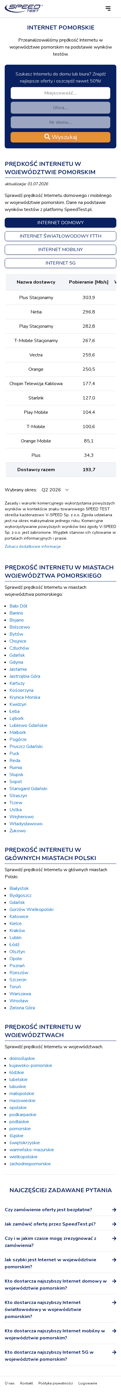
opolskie (18, 1107)
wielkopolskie (23, 1157)
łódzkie (16, 1072)
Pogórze (18, 739)
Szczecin (17, 980)
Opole (15, 958)
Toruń (15, 987)
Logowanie (87, 1383)
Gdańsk (17, 655)
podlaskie (19, 1121)
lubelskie (18, 1079)
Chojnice (17, 641)
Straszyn (18, 795)
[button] (108, 8)
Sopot (15, 781)
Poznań (17, 965)
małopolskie (21, 1093)
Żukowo (17, 831)
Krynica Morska (24, 697)
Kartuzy (17, 683)
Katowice (18, 916)
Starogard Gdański (28, 788)
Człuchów (19, 648)
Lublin (15, 937)
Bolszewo (19, 627)
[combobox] (60, 93)
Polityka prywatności (55, 1383)
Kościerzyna (21, 690)
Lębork (16, 718)
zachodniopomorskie (30, 1164)
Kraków (17, 930)
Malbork (17, 732)
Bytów (16, 634)
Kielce (15, 923)
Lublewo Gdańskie (28, 725)
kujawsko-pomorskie (30, 1065)
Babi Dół (18, 606)
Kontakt (26, 1383)
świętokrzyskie (24, 1143)
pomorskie (20, 1128)
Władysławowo (26, 824)
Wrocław (18, 1001)
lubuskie (17, 1086)
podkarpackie (22, 1114)
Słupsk (16, 774)
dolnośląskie (22, 1058)
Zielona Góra (22, 1008)
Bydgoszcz (20, 895)
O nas (10, 1383)
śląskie (16, 1136)
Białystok (19, 888)
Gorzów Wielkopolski (31, 909)
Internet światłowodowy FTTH (60, 236)
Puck (14, 753)
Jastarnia (18, 669)
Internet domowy (60, 222)
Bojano (16, 620)
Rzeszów (18, 973)
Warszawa (20, 994)
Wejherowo (21, 817)
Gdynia (16, 662)
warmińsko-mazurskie (31, 1150)
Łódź (14, 944)
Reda (14, 760)
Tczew (15, 802)
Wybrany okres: (21, 490)
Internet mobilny (60, 249)
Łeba (14, 711)
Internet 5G (60, 263)
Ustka (15, 810)
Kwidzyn (17, 704)
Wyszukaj (63, 137)
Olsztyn (17, 951)
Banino (16, 613)
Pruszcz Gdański (26, 746)
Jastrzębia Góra (24, 676)
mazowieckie (22, 1100)
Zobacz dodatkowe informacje (33, 546)
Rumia (15, 767)
